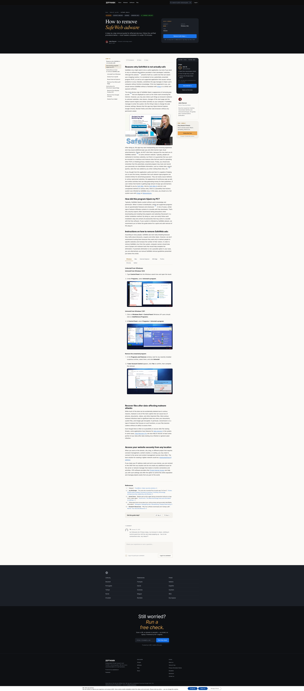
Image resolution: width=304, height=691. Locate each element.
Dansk (139, 586)
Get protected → (187, 85)
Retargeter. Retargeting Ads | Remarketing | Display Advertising (153, 504)
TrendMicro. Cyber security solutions (145, 488)
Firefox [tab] (162, 259)
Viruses (139, 662)
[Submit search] (171, 2)
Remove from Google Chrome (113, 95)
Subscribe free (187, 133)
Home (106, 12)
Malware (125, 2)
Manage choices (215, 688)
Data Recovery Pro (141, 433)
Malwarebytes (147, 193)
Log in (196, 2)
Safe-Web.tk (153, 186)
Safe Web (140, 186)
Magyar (139, 594)
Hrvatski (108, 598)
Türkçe (107, 590)
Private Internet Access (157, 470)
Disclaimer (171, 670)
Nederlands (141, 577)
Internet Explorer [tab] (144, 259)
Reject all (203, 688)
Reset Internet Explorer (113, 79)
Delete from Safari (112, 99)
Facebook (107, 672)
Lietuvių (107, 577)
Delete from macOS (112, 77)
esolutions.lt (115, 669)
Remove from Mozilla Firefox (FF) (113, 91)
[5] (155, 206)
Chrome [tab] (128, 263)
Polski (171, 577)
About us (171, 662)
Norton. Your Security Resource (136, 508)
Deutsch (108, 582)
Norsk (107, 594)
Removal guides (114, 12)
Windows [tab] (129, 259)
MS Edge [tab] (154, 259)
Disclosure (171, 673)
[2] (131, 93)
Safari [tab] (135, 263)
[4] (169, 167)
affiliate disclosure (131, 684)
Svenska (139, 590)
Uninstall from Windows (113, 74)
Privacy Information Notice (175, 668)
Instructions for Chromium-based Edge (112, 87)
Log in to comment (165, 555)
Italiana (171, 582)
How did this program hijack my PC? (112, 66)
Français (139, 582)
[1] (140, 73)
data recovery (158, 431)
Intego (159, 86)
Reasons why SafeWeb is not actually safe (113, 62)
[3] (137, 153)
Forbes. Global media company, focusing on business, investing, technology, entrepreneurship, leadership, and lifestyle (149, 492)
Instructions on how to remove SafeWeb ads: (113, 70)
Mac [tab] (136, 259)
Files (137, 2)
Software (132, 2)
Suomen (171, 590)
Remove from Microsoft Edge (113, 82)
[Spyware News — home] (110, 2)
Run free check (162, 640)
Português (108, 586)
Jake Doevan (112, 41)
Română (139, 598)
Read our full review (187, 90)
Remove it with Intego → (180, 36)
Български (172, 598)
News (119, 2)
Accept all (192, 688)
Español (171, 586)
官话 (170, 594)
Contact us (171, 676)
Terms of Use (172, 665)
